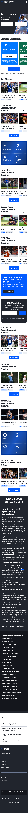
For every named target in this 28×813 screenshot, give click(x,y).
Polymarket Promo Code (8, 668)
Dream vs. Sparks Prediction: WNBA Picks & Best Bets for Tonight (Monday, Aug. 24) (9, 482)
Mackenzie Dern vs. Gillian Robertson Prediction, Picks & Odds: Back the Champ (9, 423)
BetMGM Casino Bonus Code (9, 677)
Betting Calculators (5, 758)
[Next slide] (26, 39)
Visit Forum (8, 291)
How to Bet (3, 761)
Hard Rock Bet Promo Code (9, 656)
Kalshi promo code (17, 552)
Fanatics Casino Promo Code (9, 686)
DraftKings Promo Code (8, 647)
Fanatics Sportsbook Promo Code (10, 653)
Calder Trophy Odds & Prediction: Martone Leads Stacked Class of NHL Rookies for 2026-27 (8, 260)
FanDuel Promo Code (7, 650)
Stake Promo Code (7, 659)
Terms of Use (4, 775)
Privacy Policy (21, 318)
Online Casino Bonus (5, 769)
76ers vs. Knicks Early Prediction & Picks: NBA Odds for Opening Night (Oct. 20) (9, 127)
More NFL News (14, 357)
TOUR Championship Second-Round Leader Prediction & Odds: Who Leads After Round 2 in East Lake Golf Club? (9, 386)
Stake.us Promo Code (7, 704)
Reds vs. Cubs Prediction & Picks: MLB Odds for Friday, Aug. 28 (9, 192)
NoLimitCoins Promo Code (9, 707)
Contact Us (3, 777)
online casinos (14, 610)
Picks (7, 24)
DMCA (2, 783)
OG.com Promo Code (7, 665)
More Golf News (14, 394)
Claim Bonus (8, 56)
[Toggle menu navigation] (26, 2)
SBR (4, 517)
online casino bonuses (11, 623)
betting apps (7, 530)
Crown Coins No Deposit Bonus (10, 695)
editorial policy (16, 530)
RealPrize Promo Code (8, 701)
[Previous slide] (23, 79)
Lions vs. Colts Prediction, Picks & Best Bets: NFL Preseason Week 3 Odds (8, 96)
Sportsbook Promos (5, 753)
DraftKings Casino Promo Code (10, 683)
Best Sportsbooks (5, 767)
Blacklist (3, 756)
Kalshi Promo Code (7, 662)
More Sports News (14, 490)
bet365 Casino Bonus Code (9, 674)
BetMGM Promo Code (7, 641)
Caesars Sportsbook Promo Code (10, 644)
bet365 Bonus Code (7, 638)
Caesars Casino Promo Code (9, 680)
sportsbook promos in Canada (14, 601)
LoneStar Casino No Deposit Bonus (11, 698)
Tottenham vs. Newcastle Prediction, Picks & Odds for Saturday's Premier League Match (9, 229)
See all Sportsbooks (14, 69)
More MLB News (14, 200)
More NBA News (14, 135)
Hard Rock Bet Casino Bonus (9, 689)
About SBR (3, 786)
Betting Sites (4, 764)
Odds (21, 24)
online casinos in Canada (13, 626)
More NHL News (14, 268)
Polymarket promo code (8, 554)
